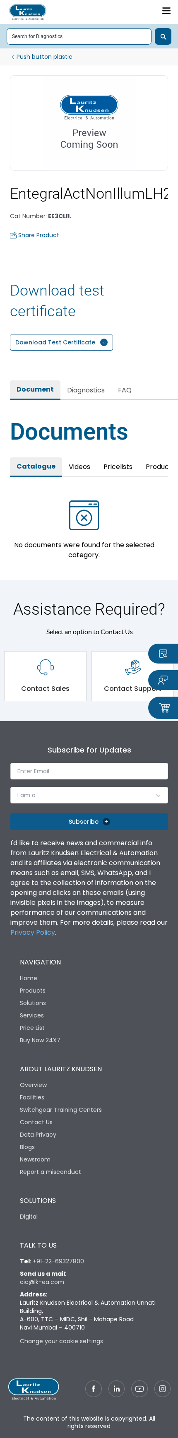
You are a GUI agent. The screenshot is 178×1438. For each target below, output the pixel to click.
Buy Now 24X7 (40, 1040)
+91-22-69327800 (58, 1261)
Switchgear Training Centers (61, 1110)
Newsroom (35, 1159)
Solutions (33, 1003)
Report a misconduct (50, 1172)
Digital (29, 1216)
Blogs (27, 1147)
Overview (33, 1085)
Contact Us (36, 1122)
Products (33, 990)
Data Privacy (38, 1134)
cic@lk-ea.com (42, 1282)
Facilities (32, 1097)
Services (32, 1015)
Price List (32, 1028)
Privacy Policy (32, 932)
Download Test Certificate (55, 342)
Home (28, 978)
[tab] (35, 390)
